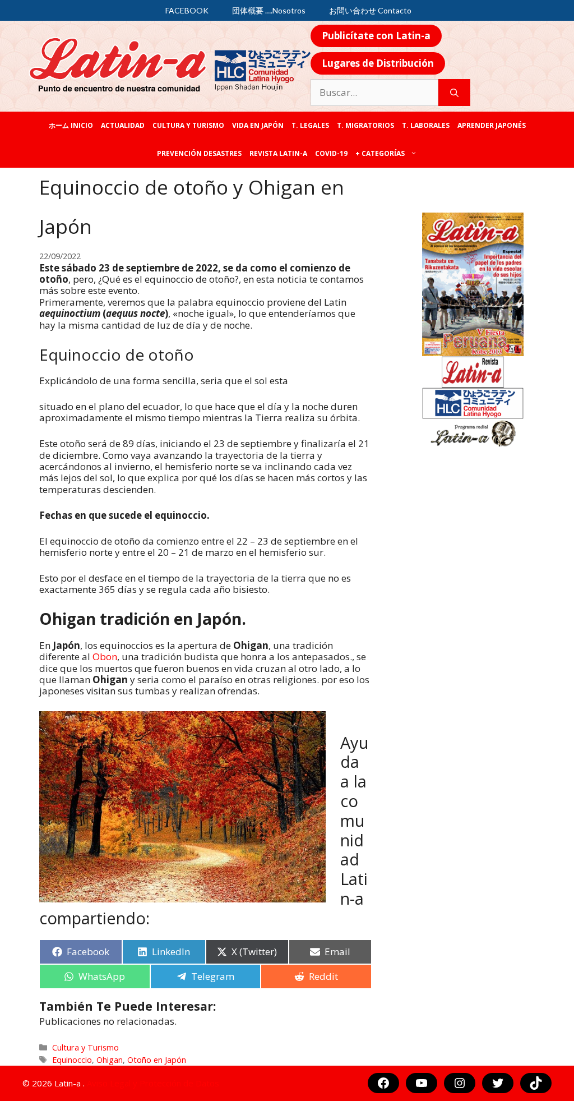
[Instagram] (459, 1083)
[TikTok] (536, 1083)
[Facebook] (383, 1083)
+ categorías (380, 153)
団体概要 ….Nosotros (268, 10)
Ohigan (109, 1059)
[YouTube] (421, 1083)
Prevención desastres (199, 153)
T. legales (310, 125)
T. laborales (426, 125)
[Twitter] (497, 1083)
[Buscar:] (374, 92)
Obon (103, 656)
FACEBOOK (187, 10)
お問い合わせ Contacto (370, 10)
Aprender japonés (491, 125)
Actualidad (123, 125)
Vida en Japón (258, 125)
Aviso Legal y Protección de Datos (153, 1083)
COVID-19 (331, 153)
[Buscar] (454, 92)
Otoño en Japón (156, 1059)
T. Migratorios (365, 125)
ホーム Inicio (71, 125)
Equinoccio (72, 1059)
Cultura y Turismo (188, 125)
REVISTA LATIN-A (278, 153)
